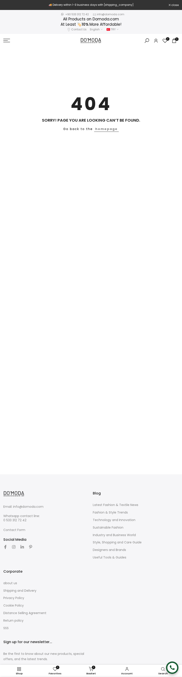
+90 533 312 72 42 (77, 14)
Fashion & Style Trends (110, 512)
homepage (106, 129)
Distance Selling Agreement (24, 613)
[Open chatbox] (172, 667)
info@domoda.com (110, 14)
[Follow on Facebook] (5, 547)
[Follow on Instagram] (14, 547)
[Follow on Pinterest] (31, 547)
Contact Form (14, 530)
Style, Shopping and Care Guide (117, 542)
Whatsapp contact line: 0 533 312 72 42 (21, 518)
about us (10, 583)
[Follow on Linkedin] (22, 547)
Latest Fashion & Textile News (115, 505)
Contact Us (79, 29)
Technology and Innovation (114, 520)
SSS (6, 628)
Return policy (13, 621)
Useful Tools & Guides (109, 557)
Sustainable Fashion (108, 527)
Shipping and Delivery (19, 591)
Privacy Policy (13, 598)
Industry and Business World (114, 535)
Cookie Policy (13, 605)
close (9, 5)
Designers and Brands (109, 550)
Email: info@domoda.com (23, 507)
